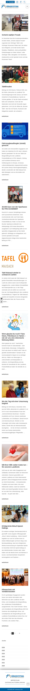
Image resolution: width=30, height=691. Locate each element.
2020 (3, 665)
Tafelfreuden (7, 87)
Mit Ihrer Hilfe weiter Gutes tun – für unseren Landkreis (14, 466)
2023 (3, 656)
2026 (3, 647)
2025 (3, 650)
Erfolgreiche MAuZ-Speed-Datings (12, 527)
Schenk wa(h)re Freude (11, 35)
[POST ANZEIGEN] (15, 22)
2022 (3, 659)
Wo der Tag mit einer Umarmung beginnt (15, 402)
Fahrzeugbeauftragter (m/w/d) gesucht (13, 144)
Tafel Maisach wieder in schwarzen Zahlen (11, 274)
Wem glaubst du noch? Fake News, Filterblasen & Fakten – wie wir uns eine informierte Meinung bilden (14, 337)
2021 (3, 662)
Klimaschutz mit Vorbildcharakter (9, 591)
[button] (10, 2)
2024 (3, 653)
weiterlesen (5, 116)
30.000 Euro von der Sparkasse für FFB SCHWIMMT (14, 208)
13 (19, 633)
